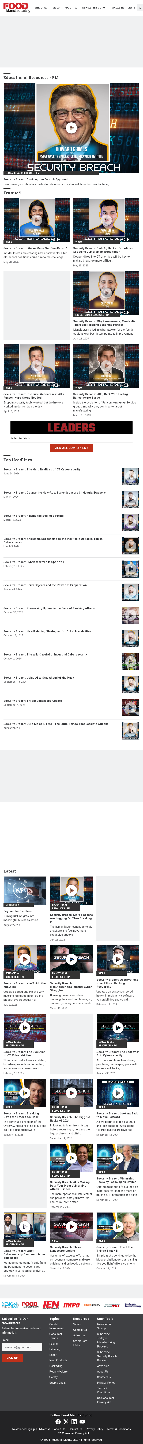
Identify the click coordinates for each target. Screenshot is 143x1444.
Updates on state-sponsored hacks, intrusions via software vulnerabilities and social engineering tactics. (115, 996)
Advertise (44, 1429)
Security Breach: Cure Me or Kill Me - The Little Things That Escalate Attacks (55, 724)
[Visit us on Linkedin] (74, 1421)
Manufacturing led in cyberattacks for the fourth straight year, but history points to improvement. (103, 331)
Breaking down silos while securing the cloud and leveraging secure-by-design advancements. (71, 999)
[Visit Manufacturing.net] (112, 1305)
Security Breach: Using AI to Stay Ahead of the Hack (38, 677)
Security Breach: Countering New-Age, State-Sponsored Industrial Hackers (54, 492)
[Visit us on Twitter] (66, 1421)
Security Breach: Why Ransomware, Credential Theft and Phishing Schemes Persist (104, 323)
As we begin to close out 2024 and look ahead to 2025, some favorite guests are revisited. (115, 1125)
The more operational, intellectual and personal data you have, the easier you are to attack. (71, 1198)
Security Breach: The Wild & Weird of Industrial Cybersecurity (45, 654)
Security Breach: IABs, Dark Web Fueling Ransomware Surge (100, 396)
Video (9, 242)
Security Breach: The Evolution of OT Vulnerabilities (24, 1053)
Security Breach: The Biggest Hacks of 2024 (70, 1118)
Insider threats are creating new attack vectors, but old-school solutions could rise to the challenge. (35, 255)
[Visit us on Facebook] (58, 1421)
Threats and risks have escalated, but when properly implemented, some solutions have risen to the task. (24, 1064)
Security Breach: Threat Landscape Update (32, 700)
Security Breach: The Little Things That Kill (114, 1249)
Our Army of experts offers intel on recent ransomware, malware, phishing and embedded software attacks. (71, 1260)
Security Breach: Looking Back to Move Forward (117, 1115)
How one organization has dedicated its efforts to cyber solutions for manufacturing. (56, 184)
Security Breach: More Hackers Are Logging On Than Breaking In (71, 918)
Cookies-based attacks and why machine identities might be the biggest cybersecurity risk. (23, 995)
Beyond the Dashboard (18, 911)
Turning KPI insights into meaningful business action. (21, 918)
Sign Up (12, 1357)
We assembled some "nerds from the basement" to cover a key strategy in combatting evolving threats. (24, 1267)
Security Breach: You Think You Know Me (24, 985)
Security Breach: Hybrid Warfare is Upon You (33, 562)
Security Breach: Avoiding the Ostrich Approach (36, 179)
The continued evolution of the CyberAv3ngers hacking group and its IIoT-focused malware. (24, 1125)
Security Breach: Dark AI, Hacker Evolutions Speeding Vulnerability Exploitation (103, 250)
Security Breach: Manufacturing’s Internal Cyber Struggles (71, 987)
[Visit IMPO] (71, 1305)
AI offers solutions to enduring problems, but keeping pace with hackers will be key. (116, 1064)
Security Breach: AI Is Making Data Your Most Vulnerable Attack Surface (70, 1186)
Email (5, 1340)
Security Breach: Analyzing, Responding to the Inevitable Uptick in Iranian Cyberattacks (53, 540)
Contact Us (75, 1429)
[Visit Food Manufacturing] (30, 1304)
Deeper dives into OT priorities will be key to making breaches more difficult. (101, 258)
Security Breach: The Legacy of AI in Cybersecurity (118, 1053)
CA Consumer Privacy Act (73, 1433)
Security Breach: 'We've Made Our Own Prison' (35, 248)
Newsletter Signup (23, 1429)
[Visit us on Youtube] (82, 1421)
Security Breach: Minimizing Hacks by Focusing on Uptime (116, 1180)
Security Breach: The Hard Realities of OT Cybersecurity (41, 469)
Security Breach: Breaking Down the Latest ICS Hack (21, 1115)
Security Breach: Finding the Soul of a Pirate (33, 515)
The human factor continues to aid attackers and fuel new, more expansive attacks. (71, 930)
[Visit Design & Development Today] (10, 1304)
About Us (59, 1429)
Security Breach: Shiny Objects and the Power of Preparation (45, 585)
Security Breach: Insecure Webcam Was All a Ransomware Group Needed (33, 396)
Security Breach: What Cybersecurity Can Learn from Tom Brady (24, 1254)
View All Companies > (72, 448)
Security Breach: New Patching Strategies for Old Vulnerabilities (47, 631)
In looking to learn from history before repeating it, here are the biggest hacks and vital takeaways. (70, 1129)
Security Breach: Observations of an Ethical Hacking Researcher (117, 983)
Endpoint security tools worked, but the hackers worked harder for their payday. (33, 404)
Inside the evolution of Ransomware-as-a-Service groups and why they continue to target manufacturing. (104, 406)
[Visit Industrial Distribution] (92, 1305)
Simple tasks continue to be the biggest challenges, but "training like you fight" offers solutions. (116, 1259)
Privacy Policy (94, 1429)
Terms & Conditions (119, 1429)
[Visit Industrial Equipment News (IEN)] (51, 1304)
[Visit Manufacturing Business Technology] (132, 1305)
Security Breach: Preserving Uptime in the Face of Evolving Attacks (49, 608)
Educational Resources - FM (22, 173)
